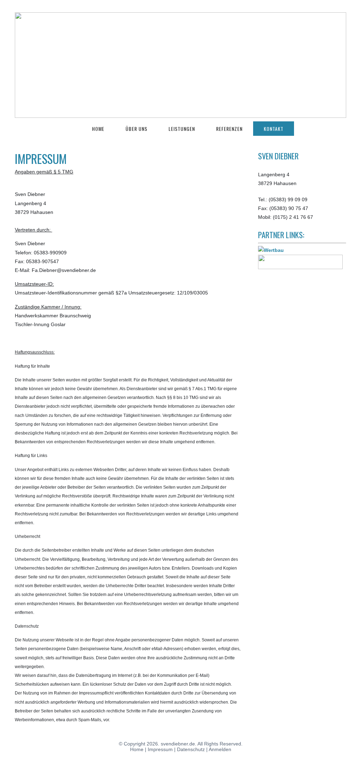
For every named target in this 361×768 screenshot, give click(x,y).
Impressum (160, 749)
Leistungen (182, 128)
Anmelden (220, 749)
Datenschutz (191, 749)
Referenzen (229, 128)
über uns (136, 128)
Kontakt (273, 128)
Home (98, 128)
